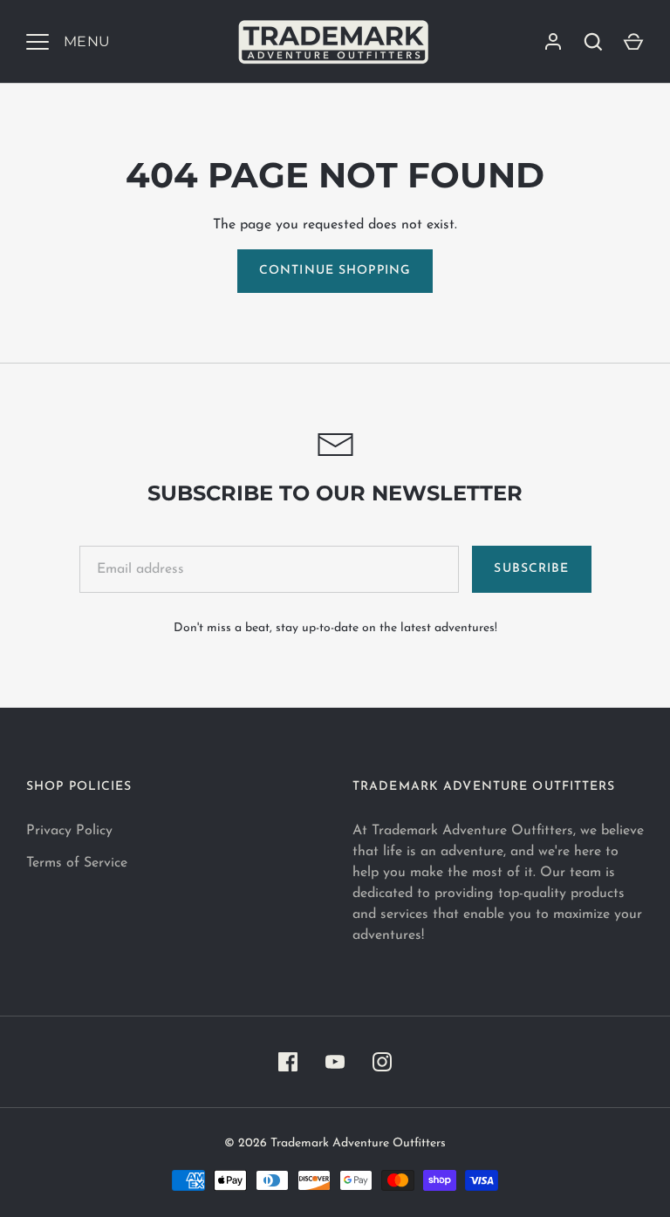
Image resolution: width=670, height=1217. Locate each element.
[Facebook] (288, 1062)
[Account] (553, 42)
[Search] (593, 42)
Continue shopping (335, 270)
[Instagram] (382, 1062)
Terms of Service (76, 863)
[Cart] (633, 42)
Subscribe (531, 568)
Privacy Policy (69, 831)
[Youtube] (335, 1062)
